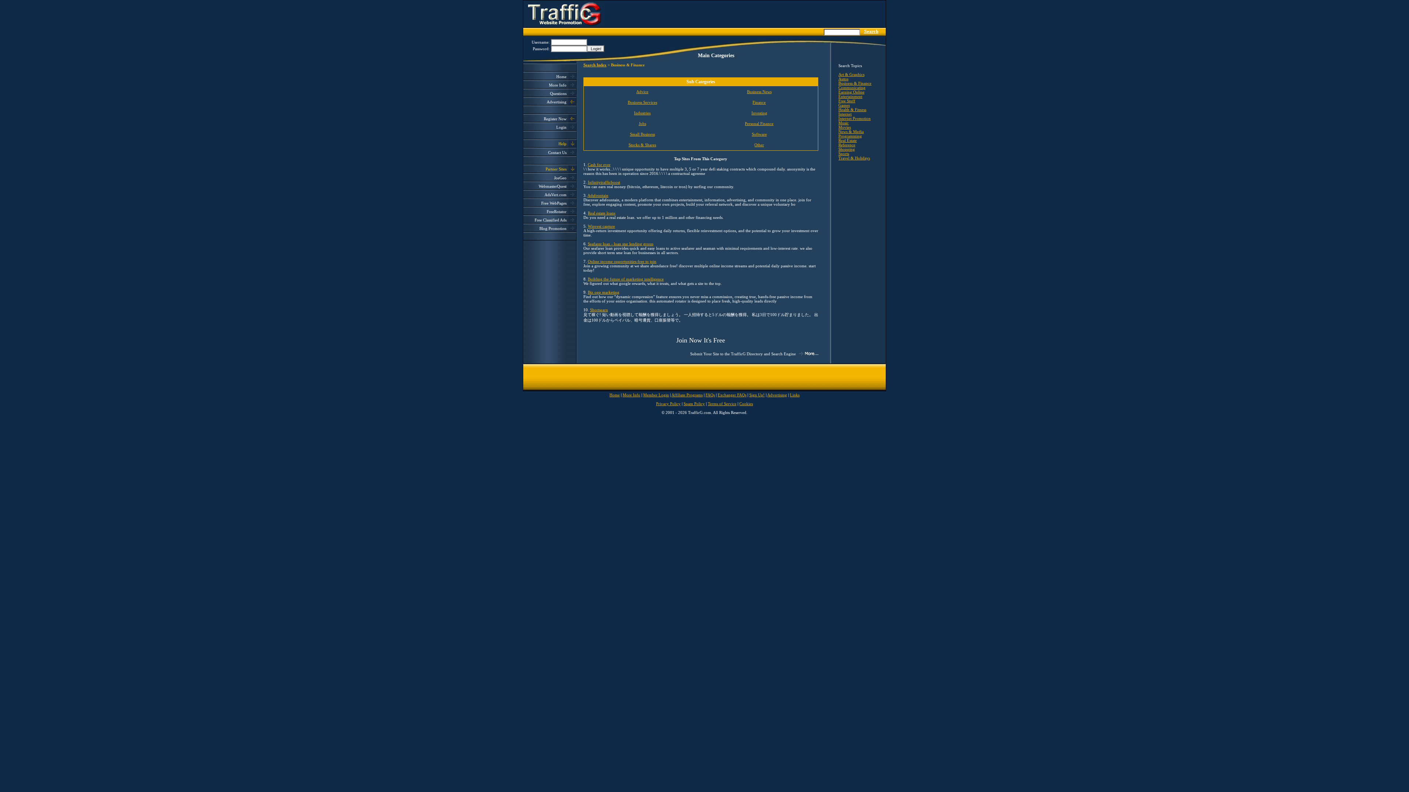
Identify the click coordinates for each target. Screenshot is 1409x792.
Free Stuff (846, 101)
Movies (844, 127)
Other (759, 145)
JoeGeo (560, 178)
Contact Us (557, 152)
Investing (759, 113)
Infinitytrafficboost (604, 182)
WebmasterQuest (553, 186)
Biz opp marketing (603, 292)
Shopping (846, 149)
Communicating (852, 87)
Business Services (642, 102)
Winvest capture (601, 226)
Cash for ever (599, 164)
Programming (850, 136)
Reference (846, 145)
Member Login (656, 395)
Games (844, 105)
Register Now (555, 119)
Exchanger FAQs (732, 395)
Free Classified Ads (551, 220)
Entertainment (850, 96)
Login (561, 127)
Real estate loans (601, 213)
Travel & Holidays (854, 158)
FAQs (710, 395)
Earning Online (851, 92)
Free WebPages (554, 203)
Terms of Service (722, 404)
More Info (558, 85)
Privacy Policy (668, 404)
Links (795, 395)
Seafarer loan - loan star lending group (620, 244)
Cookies (746, 404)
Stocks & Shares (642, 145)
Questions (558, 93)
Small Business (642, 134)
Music (843, 123)
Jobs (642, 123)
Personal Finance (759, 123)
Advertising (557, 102)
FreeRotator (557, 211)
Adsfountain (597, 195)
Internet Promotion (854, 118)
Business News (759, 91)
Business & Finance (854, 83)
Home (561, 76)
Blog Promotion (553, 228)
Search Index (595, 65)
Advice (642, 91)
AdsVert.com (556, 194)
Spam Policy (694, 404)
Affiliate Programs (687, 395)
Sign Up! (757, 395)
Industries (642, 113)
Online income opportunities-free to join (622, 261)
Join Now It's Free (700, 340)
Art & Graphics (851, 74)
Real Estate (847, 140)
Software (759, 134)
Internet (845, 114)
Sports (843, 153)
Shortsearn (599, 310)
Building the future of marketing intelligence (626, 279)
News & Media (851, 131)
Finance (759, 102)
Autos (843, 79)
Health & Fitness (852, 109)
